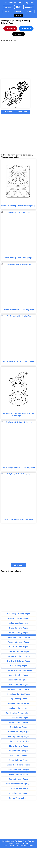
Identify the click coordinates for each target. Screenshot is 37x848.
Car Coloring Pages (18, 755)
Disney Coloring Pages (18, 718)
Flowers (17, 11)
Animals (28, 7)
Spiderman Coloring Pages (18, 637)
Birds (7, 11)
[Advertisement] (18, 60)
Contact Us (24, 843)
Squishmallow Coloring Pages (18, 713)
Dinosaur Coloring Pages (18, 651)
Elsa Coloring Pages (18, 727)
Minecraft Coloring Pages (18, 680)
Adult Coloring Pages (18, 623)
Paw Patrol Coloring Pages (18, 656)
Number (8, 7)
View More (22, 112)
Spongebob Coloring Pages (18, 765)
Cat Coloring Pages (18, 666)
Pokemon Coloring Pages (18, 642)
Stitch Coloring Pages (18, 633)
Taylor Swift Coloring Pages (18, 788)
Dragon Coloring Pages (18, 751)
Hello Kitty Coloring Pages (18, 614)
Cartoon (29, 11)
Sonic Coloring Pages (18, 647)
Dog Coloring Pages (18, 699)
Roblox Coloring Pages (18, 779)
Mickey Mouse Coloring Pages (18, 784)
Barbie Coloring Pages (18, 685)
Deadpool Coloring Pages (18, 770)
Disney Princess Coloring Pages (18, 670)
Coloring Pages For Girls (18, 741)
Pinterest (12, 28)
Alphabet (29, 3)
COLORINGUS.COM (12, 3)
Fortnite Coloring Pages (18, 732)
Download (8, 112)
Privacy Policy (14, 843)
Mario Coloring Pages (18, 746)
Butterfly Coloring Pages (18, 736)
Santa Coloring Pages (18, 675)
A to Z (18, 16)
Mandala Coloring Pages (18, 708)
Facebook (27, 28)
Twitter (20, 34)
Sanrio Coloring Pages (18, 760)
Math (18, 7)
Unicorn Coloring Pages (18, 618)
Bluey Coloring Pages (18, 628)
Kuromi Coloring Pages (18, 798)
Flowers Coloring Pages (18, 689)
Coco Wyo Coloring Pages (18, 694)
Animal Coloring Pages (18, 793)
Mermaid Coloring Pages (18, 703)
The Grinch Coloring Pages (18, 661)
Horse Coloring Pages (18, 722)
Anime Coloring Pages (18, 774)
